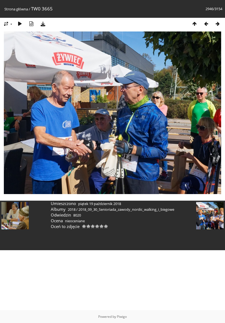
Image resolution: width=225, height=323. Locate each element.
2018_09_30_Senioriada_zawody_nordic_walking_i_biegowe (126, 209)
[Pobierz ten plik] (43, 24)
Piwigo (122, 316)
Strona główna (16, 9)
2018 (71, 209)
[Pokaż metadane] (31, 24)
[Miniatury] (194, 24)
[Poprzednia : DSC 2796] (206, 24)
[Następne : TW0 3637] (217, 24)
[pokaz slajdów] (20, 24)
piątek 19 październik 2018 (99, 203)
